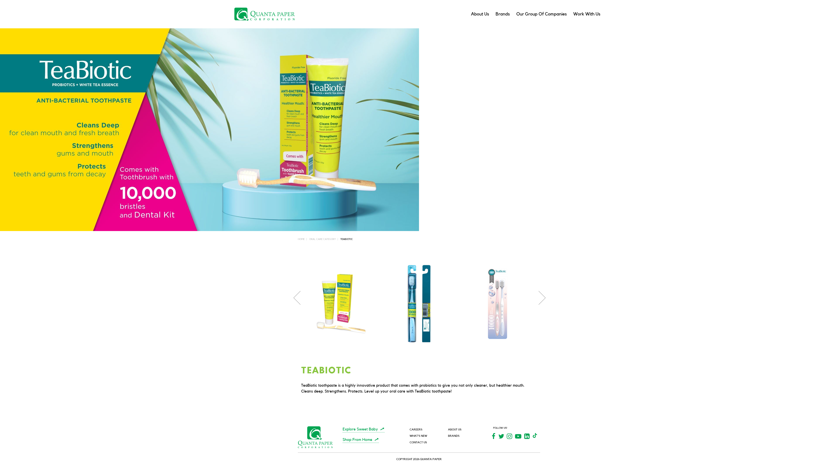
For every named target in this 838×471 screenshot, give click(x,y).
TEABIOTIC (346, 239)
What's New (418, 435)
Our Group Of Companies (541, 14)
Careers (416, 429)
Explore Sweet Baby (360, 429)
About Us (480, 14)
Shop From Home (357, 440)
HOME (301, 239)
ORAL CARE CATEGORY (322, 239)
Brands (503, 14)
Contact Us (418, 442)
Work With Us (586, 14)
